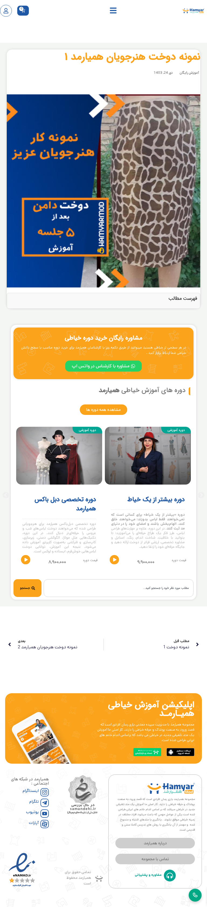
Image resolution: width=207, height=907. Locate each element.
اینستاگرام (31, 791)
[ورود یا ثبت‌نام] (6, 11)
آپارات (34, 823)
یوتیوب (32, 812)
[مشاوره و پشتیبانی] (170, 875)
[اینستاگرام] (44, 792)
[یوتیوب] (44, 813)
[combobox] (119, 588)
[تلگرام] (44, 803)
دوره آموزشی (176, 430)
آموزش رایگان (189, 72)
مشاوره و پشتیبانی (148, 875)
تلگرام (34, 801)
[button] (5, 495)
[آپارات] (44, 824)
